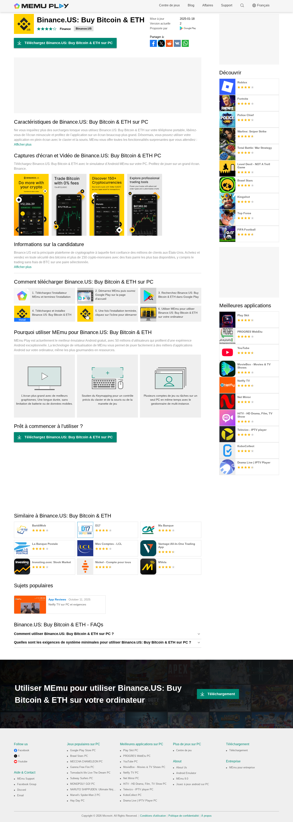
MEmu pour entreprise (242, 767)
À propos (206, 815)
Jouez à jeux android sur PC (192, 784)
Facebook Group (26, 784)
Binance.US (83, 28)
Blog (191, 5)
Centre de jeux (169, 5)
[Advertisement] (107, 85)
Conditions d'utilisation (153, 815)
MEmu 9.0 (182, 778)
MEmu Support (25, 778)
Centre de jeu (184, 750)
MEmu (41, 6)
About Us (181, 767)
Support (226, 5)
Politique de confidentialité (183, 815)
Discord (21, 789)
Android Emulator (186, 773)
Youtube (22, 761)
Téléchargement (221, 694)
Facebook (23, 750)
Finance (65, 29)
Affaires (207, 5)
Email (20, 795)
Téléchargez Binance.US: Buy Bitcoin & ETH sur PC (69, 43)
